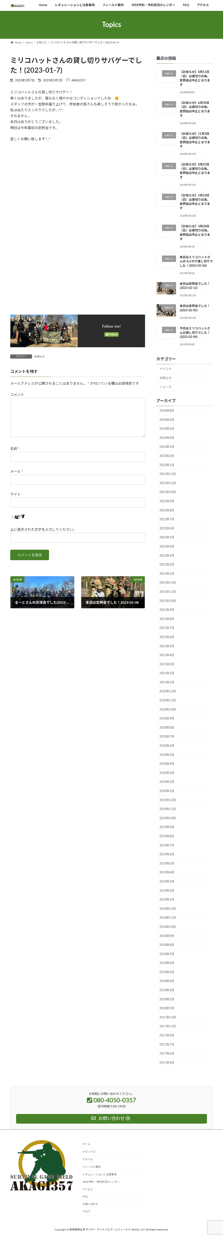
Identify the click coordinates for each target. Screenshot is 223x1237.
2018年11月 (167, 918)
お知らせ (39, 356)
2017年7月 (166, 1044)
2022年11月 (167, 483)
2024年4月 (166, 438)
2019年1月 (166, 899)
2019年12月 (167, 800)
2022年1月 (166, 573)
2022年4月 (166, 546)
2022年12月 (167, 474)
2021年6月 (166, 637)
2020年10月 (167, 709)
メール (16, 472)
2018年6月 (166, 963)
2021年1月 (166, 682)
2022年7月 (166, 519)
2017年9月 (166, 1035)
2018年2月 (166, 999)
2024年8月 (166, 410)
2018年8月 (166, 945)
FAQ (85, 1196)
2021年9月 (166, 610)
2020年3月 (166, 773)
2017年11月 (167, 1026)
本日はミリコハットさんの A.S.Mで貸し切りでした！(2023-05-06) (196, 261)
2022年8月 (166, 510)
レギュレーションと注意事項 (100, 1174)
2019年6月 (166, 854)
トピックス (89, 1151)
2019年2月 (166, 890)
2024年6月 (166, 419)
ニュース (165, 387)
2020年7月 (166, 736)
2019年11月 (167, 809)
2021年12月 (167, 583)
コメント (17, 395)
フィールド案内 (92, 1166)
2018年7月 (166, 954)
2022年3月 (166, 555)
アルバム (88, 1159)
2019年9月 (166, 827)
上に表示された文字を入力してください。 (43, 529)
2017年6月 (166, 1053)
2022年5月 (166, 537)
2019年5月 (166, 863)
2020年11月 (167, 700)
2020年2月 (166, 782)
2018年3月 (166, 990)
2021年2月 (166, 673)
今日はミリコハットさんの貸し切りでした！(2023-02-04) (195, 333)
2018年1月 (166, 1008)
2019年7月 (166, 845)
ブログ (86, 1211)
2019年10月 (167, 818)
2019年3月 (166, 881)
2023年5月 (166, 447)
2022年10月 (167, 492)
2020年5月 (166, 755)
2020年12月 (167, 691)
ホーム (86, 1144)
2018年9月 (166, 936)
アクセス (88, 1189)
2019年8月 (166, 836)
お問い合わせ (90, 1204)
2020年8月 (166, 727)
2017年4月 (166, 1062)
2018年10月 (167, 927)
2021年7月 (166, 628)
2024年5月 (166, 428)
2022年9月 (166, 501)
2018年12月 (167, 908)
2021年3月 (166, 664)
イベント (165, 369)
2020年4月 (166, 763)
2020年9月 (166, 718)
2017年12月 (167, 1017)
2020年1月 (166, 791)
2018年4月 (166, 981)
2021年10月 (167, 601)
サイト (15, 494)
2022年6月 (166, 528)
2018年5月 (166, 972)
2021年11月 (167, 591)
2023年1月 (166, 465)
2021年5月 (166, 646)
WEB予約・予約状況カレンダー (101, 1182)
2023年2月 (166, 456)
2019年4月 (166, 872)
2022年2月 (166, 564)
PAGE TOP (213, 1196)
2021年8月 (166, 619)
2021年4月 (166, 655)
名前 (15, 449)
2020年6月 (166, 745)
